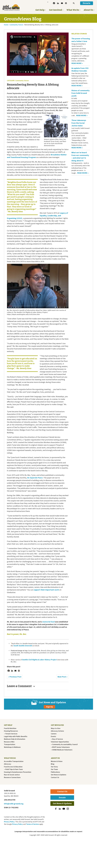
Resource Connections (12, 777)
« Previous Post (14, 677)
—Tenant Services (10, 734)
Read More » (77, 63)
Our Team (54, 769)
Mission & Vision (56, 761)
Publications (55, 772)
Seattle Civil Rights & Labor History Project (39, 659)
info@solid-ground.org (13, 803)
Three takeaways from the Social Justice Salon (78, 123)
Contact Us (55, 777)
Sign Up (49, 707)
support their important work (46, 590)
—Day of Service (57, 739)
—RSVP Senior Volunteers (60, 747)
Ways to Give (55, 728)
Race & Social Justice (12, 775)
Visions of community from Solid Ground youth (80, 93)
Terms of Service (32, 824)
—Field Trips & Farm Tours (13, 769)
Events (53, 736)
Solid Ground (8, 4)
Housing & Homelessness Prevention (17, 772)
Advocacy (7, 764)
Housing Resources (11, 731)
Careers (53, 734)
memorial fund (48, 622)
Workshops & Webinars (12, 747)
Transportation (9, 744)
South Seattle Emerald (22, 645)
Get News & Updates (58, 775)
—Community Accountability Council (64, 744)
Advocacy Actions (57, 731)
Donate (62, 797)
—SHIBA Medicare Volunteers (61, 750)
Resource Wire (9, 742)
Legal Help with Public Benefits (15, 736)
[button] (73, 3)
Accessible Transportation (13, 761)
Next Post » (62, 677)
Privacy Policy (9, 822)
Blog (52, 764)
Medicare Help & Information (14, 739)
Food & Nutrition (10, 728)
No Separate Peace (35, 477)
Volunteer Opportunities (60, 742)
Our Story (54, 767)
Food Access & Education (13, 767)
